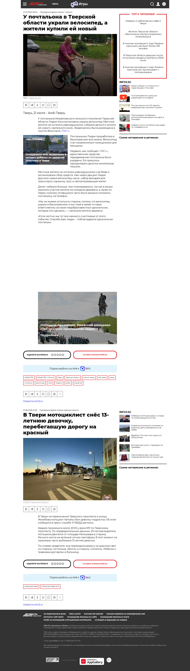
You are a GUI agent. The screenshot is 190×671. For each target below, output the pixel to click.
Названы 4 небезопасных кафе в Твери (143, 22)
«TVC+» (65, 131)
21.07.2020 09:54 (30, 12)
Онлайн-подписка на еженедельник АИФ (125, 614)
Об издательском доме (55, 614)
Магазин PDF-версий (93, 614)
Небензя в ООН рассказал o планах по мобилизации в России (147, 417)
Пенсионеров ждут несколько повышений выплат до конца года (147, 456)
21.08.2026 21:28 (30, 410)
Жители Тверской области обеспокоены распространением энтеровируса (143, 34)
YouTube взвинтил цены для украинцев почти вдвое (144, 97)
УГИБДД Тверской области (36, 502)
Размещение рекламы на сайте (82, 617)
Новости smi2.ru (33, 401)
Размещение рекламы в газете (114, 617)
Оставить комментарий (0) (95, 355)
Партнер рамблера (69, 660)
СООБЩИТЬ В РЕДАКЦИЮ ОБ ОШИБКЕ (111, 620)
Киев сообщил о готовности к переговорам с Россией (145, 87)
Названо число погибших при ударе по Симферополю (148, 126)
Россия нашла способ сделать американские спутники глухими (146, 106)
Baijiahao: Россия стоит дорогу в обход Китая (146, 436)
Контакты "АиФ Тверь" (54, 617)
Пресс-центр (75, 614)
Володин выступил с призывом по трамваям (147, 446)
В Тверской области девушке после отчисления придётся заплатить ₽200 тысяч (143, 58)
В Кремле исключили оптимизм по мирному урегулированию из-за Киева (147, 428)
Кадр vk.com (35, 98)
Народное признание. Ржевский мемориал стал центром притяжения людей (75, 327)
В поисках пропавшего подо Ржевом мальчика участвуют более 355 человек (143, 46)
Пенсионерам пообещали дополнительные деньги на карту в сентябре (147, 117)
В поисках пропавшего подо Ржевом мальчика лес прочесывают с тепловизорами (143, 70)
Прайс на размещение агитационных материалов (67, 620)
